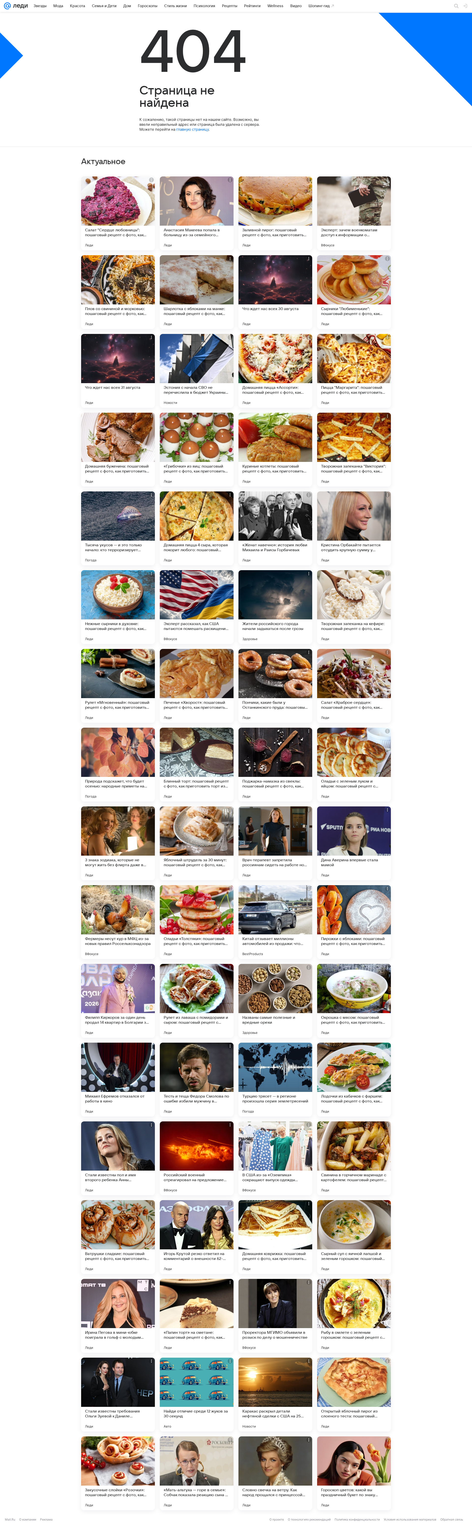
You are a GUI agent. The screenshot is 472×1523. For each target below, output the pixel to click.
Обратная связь (451, 1519)
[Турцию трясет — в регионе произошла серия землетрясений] (275, 1079)
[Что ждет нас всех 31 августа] (118, 371)
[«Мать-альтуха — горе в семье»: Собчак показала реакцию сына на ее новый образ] (197, 1473)
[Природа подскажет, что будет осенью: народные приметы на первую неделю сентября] (118, 764)
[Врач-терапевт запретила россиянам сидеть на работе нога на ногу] (275, 843)
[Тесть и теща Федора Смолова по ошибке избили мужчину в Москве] (197, 1079)
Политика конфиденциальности (357, 1519)
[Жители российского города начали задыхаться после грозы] (275, 607)
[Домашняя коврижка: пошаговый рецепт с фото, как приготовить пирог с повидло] (275, 1237)
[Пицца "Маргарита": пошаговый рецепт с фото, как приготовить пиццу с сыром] (354, 371)
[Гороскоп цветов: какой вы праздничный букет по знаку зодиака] (354, 1473)
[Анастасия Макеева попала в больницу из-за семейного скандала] (197, 213)
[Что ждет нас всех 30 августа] (275, 292)
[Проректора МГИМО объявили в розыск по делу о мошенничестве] (275, 1316)
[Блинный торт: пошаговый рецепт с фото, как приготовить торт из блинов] (197, 764)
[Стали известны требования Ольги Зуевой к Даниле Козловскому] (118, 1394)
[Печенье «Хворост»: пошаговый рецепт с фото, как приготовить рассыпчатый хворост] (197, 686)
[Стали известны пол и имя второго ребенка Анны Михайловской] (118, 1158)
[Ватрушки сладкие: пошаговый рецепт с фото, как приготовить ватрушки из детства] (118, 1237)
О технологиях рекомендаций (309, 1519)
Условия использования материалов (410, 1519)
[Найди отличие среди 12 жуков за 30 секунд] (197, 1394)
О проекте (276, 1519)
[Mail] (7, 6)
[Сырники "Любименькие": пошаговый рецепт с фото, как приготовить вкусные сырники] (354, 292)
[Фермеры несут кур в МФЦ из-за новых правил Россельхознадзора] (118, 922)
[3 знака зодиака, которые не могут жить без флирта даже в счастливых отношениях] (118, 843)
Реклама (46, 1519)
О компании (27, 1519)
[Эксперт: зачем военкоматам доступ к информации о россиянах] (354, 213)
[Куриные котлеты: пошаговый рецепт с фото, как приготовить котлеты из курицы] (275, 450)
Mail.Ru (10, 1519)
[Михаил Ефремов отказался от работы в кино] (118, 1079)
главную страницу (192, 129)
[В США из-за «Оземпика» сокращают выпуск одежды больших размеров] (275, 1158)
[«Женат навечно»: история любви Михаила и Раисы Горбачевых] (275, 528)
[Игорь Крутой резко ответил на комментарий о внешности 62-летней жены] (197, 1237)
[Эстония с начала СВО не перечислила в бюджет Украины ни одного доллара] (197, 371)
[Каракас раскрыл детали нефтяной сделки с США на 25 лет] (275, 1394)
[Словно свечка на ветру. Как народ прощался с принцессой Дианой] (275, 1473)
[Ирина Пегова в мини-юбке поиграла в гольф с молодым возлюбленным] (118, 1316)
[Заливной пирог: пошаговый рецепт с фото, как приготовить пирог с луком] (275, 213)
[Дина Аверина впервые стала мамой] (354, 843)
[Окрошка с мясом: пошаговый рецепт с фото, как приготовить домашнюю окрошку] (354, 1001)
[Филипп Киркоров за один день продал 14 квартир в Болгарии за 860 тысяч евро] (118, 1001)
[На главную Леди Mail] (19, 6)
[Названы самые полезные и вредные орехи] (275, 1001)
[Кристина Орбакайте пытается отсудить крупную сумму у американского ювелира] (354, 528)
